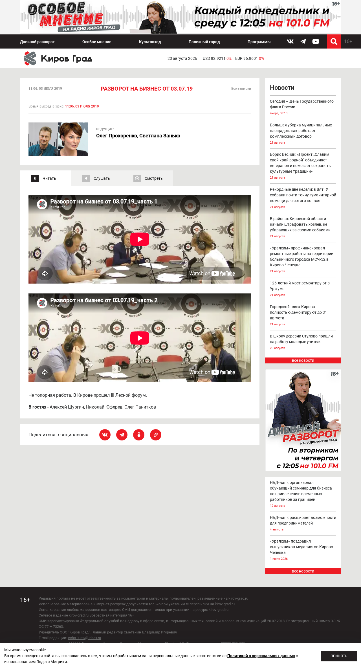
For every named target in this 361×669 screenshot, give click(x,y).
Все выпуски (241, 89)
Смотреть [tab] (154, 178)
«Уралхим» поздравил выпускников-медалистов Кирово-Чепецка (302, 550)
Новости (282, 87)
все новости (303, 360)
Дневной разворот (37, 42)
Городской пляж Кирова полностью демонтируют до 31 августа (298, 315)
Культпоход (150, 42)
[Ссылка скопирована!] (155, 434)
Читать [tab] (49, 178)
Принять (339, 656)
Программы (259, 42)
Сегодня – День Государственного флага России (302, 107)
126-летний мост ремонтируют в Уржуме (300, 289)
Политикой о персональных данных (261, 655)
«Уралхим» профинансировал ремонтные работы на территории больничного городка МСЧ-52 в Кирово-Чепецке (301, 259)
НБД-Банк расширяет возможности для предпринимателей (303, 523)
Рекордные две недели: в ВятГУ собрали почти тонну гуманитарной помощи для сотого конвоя (303, 198)
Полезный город (204, 42)
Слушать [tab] (102, 178)
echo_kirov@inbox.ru (84, 638)
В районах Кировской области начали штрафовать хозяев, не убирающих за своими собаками (300, 227)
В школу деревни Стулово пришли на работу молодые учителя (301, 342)
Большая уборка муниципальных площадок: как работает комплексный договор (301, 133)
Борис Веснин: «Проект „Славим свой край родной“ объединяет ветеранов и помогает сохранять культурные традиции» (300, 165)
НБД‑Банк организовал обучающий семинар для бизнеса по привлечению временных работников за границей (301, 494)
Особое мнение (96, 42)
